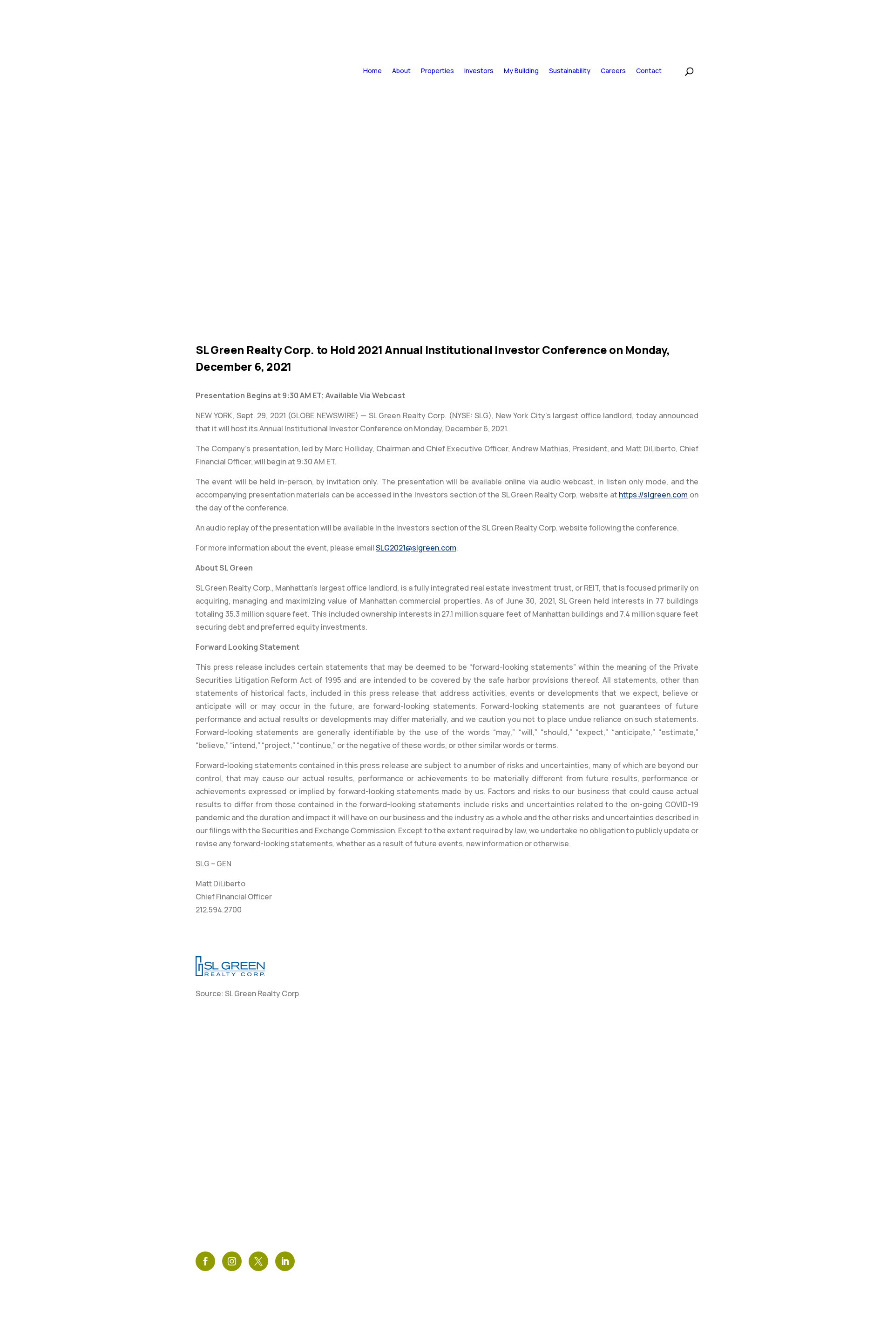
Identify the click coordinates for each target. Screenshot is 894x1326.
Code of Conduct (353, 1185)
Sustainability (569, 70)
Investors (479, 70)
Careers (613, 70)
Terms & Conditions (358, 1137)
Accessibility (345, 1169)
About (401, 70)
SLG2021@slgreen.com (416, 548)
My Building (521, 70)
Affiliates (338, 1201)
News (328, 1121)
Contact (649, 70)
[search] (680, 70)
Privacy (333, 1153)
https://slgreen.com (653, 495)
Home (372, 70)
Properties (437, 70)
